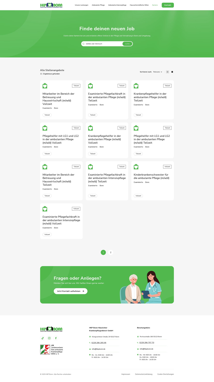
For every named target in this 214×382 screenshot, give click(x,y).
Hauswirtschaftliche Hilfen (139, 5)
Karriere (155, 5)
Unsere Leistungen (81, 5)
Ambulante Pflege (98, 5)
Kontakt (167, 5)
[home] (51, 5)
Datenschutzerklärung (143, 374)
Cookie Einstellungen (165, 374)
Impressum (125, 374)
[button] (158, 72)
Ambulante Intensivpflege (117, 5)
